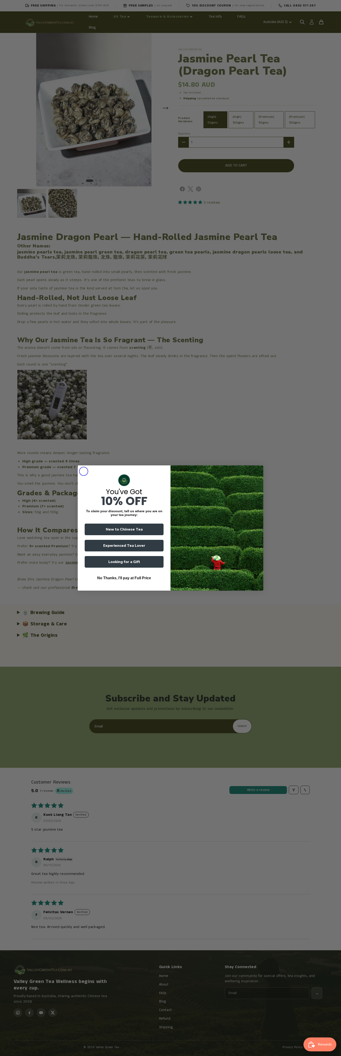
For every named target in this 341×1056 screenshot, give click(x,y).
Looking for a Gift (124, 561)
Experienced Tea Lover (124, 545)
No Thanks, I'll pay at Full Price (124, 578)
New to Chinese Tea (124, 529)
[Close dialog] (84, 471)
